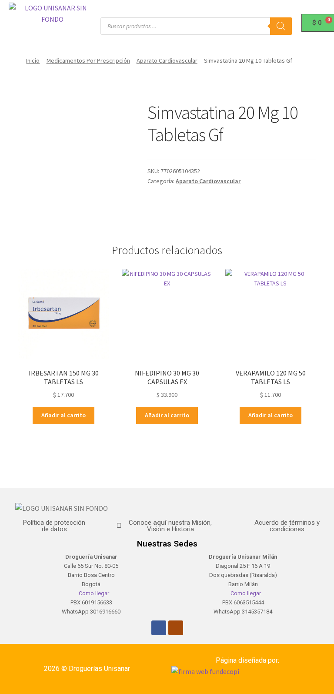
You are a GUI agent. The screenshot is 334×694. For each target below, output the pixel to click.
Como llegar (93, 593)
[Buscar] (281, 26)
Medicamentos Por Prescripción (88, 60)
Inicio (33, 60)
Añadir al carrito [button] (63, 415)
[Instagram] (175, 627)
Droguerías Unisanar (99, 668)
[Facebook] (158, 627)
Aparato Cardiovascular (167, 60)
